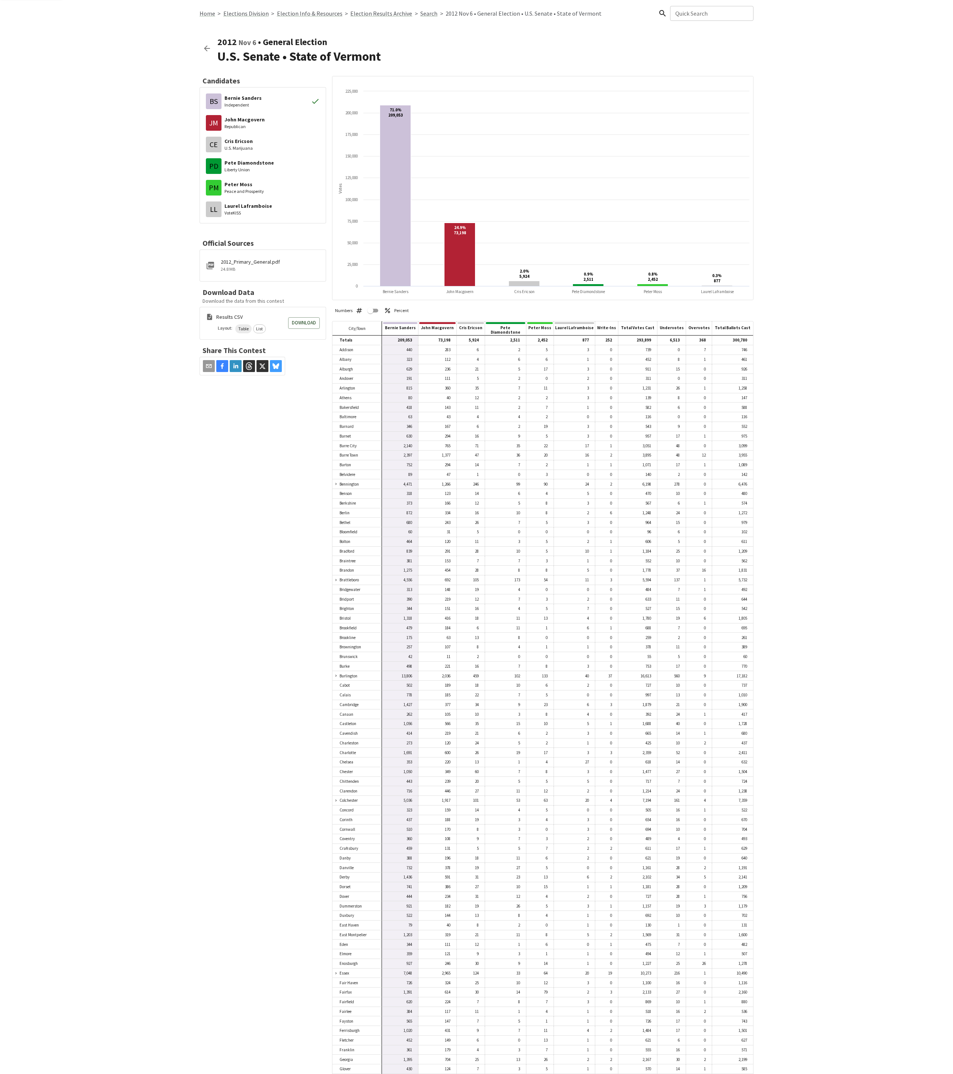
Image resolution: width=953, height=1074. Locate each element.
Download (304, 323)
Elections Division (246, 13)
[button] (243, 328)
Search (428, 13)
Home (207, 13)
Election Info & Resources (309, 13)
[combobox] (711, 13)
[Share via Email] (209, 366)
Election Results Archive (381, 13)
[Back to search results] (207, 48)
